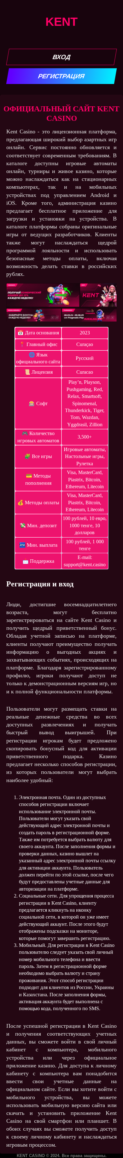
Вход (61, 56)
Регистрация (61, 76)
